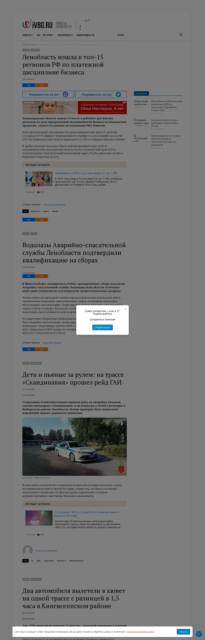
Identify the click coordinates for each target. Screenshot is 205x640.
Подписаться (102, 327)
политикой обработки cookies (140, 631)
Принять (183, 631)
